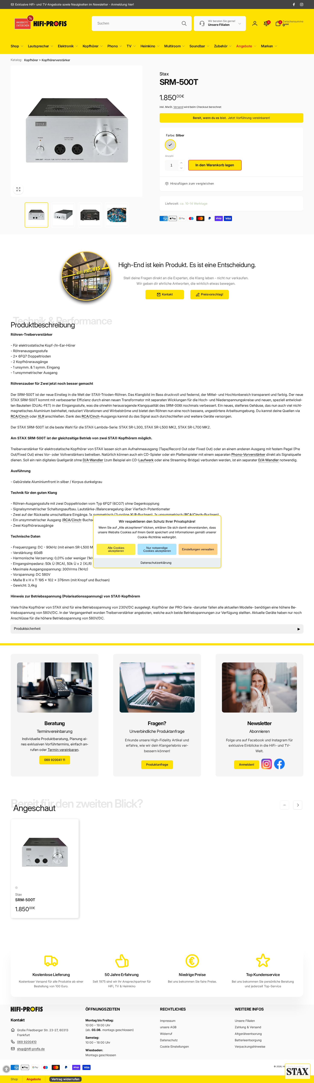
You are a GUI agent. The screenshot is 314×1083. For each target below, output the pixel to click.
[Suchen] (184, 23)
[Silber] (170, 145)
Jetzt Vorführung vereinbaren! (249, 118)
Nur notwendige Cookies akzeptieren (157, 549)
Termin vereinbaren (63, 750)
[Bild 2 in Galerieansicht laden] (63, 215)
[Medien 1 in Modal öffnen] (76, 131)
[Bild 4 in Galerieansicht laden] (117, 215)
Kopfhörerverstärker (56, 60)
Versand (178, 106)
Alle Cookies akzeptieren (116, 549)
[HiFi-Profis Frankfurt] (27, 1010)
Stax (164, 74)
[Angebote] (21, 23)
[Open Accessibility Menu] (6, 1069)
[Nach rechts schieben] (297, 805)
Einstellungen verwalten (198, 549)
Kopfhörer (31, 60)
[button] (16, 46)
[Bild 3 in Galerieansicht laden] (90, 215)
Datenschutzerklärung (156, 562)
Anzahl (169, 156)
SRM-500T (25, 900)
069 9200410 (27, 1042)
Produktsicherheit (157, 629)
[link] (72, 4)
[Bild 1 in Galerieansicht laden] (36, 215)
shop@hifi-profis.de (31, 1049)
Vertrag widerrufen (65, 1079)
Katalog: (16, 60)
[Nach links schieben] (284, 805)
